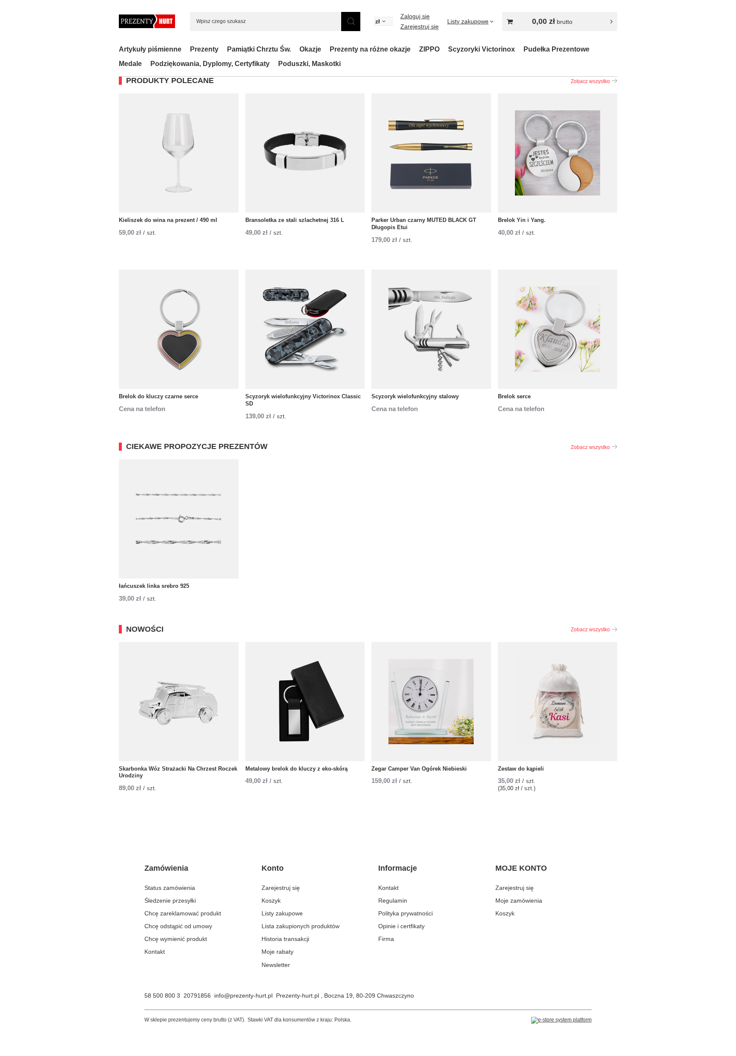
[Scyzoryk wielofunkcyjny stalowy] (431, 329)
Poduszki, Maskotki (309, 63)
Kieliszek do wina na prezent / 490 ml (168, 220)
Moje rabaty (277, 951)
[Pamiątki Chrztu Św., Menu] (295, 49)
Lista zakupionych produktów (300, 926)
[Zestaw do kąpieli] (558, 701)
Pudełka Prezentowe (556, 49)
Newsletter (276, 964)
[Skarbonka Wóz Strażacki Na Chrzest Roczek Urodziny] (179, 701)
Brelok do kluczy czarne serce (158, 396)
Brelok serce (514, 396)
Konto (273, 868)
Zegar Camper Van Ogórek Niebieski (419, 768)
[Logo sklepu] (147, 21)
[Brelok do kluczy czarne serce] (179, 329)
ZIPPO (429, 49)
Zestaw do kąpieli (521, 768)
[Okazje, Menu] (325, 49)
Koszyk (271, 900)
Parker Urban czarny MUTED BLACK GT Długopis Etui (423, 223)
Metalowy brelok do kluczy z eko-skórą (296, 768)
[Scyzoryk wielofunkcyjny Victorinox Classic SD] (305, 329)
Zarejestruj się (419, 26)
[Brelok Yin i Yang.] (558, 153)
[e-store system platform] (561, 1020)
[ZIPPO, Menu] (444, 49)
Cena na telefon (142, 408)
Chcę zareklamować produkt (182, 913)
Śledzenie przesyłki (170, 900)
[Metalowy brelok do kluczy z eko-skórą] (305, 701)
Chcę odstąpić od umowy (178, 926)
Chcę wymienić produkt (175, 938)
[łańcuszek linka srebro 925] (179, 518)
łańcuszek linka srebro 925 (154, 586)
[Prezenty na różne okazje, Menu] (415, 49)
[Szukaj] (350, 21)
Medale (130, 63)
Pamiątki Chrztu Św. (259, 49)
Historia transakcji (285, 938)
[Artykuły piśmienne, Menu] (186, 49)
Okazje (310, 49)
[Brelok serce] (558, 329)
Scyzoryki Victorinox (481, 49)
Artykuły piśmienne (150, 49)
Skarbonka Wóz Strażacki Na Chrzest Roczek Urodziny (178, 772)
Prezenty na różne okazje (370, 49)
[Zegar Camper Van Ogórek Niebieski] (431, 701)
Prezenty (204, 49)
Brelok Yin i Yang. (522, 220)
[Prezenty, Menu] (223, 49)
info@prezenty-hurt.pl (243, 995)
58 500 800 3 (162, 995)
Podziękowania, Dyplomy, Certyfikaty (210, 63)
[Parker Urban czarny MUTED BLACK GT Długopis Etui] (431, 153)
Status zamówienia (169, 887)
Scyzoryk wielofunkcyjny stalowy (415, 396)
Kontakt (154, 951)
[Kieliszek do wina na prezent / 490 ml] (179, 153)
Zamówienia (166, 868)
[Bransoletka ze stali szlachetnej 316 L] (305, 153)
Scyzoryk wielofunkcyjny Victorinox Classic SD (303, 400)
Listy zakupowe (282, 913)
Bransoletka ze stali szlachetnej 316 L (294, 220)
